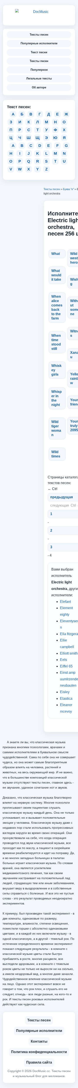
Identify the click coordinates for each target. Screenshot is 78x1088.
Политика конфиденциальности (39, 1052)
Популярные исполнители (39, 43)
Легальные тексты (39, 78)
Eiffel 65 (66, 666)
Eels (63, 660)
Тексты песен (39, 34)
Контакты (39, 1041)
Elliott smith (69, 653)
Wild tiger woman (56, 428)
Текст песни (39, 52)
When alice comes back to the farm (56, 307)
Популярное (39, 69)
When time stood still (56, 342)
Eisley (65, 692)
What (55, 254)
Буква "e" (68, 189)
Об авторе (39, 87)
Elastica (66, 698)
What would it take (56, 275)
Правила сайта (39, 1062)
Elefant (65, 601)
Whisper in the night (56, 398)
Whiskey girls (56, 370)
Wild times (55, 454)
